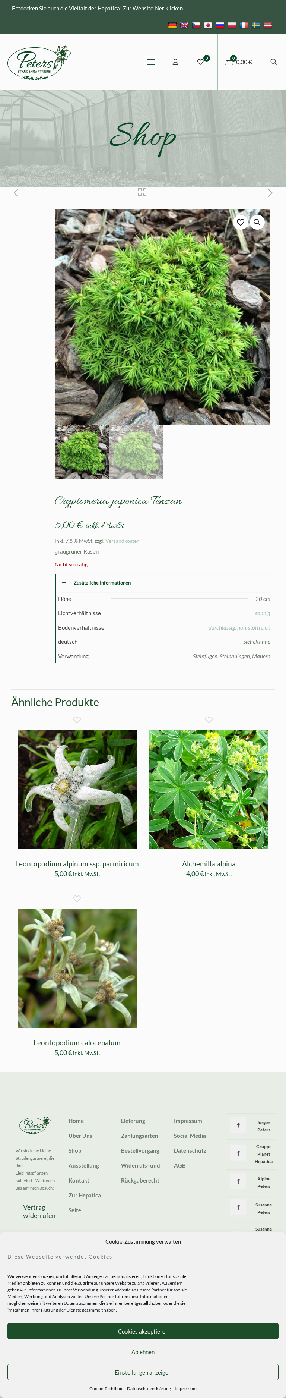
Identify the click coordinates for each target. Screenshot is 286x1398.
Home (76, 1120)
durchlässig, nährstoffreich (239, 627)
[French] (244, 25)
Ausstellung (84, 1165)
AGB (180, 1165)
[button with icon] (238, 1125)
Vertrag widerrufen (39, 1211)
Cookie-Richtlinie (106, 1388)
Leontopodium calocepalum (77, 1042)
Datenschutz (190, 1150)
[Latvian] (268, 25)
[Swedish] (256, 25)
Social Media (190, 1135)
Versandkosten (122, 541)
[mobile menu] (150, 62)
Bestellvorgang (140, 1150)
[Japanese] (209, 25)
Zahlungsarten (139, 1135)
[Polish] (233, 25)
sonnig (262, 613)
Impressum (186, 1388)
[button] (257, 222)
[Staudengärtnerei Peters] (39, 62)
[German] (173, 25)
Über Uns (80, 1135)
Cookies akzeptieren (143, 1331)
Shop (75, 1150)
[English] (185, 25)
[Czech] (197, 25)
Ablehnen (143, 1351)
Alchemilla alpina (209, 863)
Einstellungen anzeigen (143, 1372)
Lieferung (133, 1120)
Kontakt (79, 1180)
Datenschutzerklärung (149, 1388)
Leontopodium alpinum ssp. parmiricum (77, 863)
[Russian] (221, 25)
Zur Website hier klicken (153, 8)
